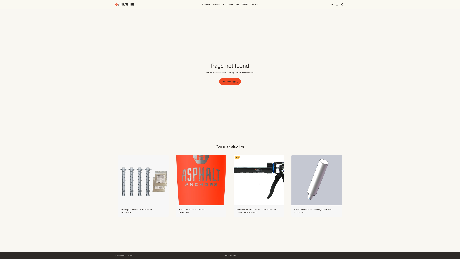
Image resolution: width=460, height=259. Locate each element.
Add (282, 201)
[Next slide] (165, 180)
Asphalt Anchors (126, 255)
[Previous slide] (121, 180)
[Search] (332, 4)
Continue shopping (230, 81)
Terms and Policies (230, 255)
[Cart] (342, 4)
